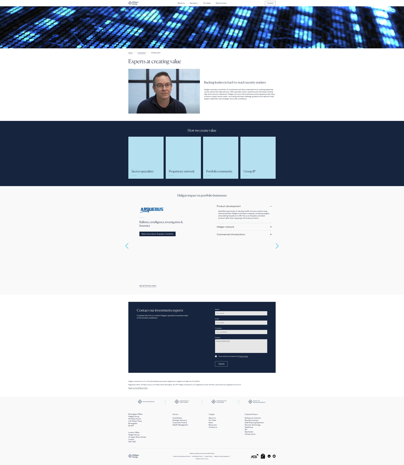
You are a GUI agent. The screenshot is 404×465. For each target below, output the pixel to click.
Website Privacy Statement (221, 456)
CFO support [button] (224, 229)
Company (218, 328)
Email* (217, 319)
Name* (217, 309)
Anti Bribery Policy (197, 456)
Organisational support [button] (229, 222)
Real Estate (249, 432)
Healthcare (249, 427)
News (211, 423)
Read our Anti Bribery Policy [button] (138, 388)
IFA (246, 430)
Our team (207, 3)
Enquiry (217, 337)
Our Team (212, 420)
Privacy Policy (243, 356)
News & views (221, 3)
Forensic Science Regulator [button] (231, 237)
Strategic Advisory (180, 420)
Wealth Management (180, 425)
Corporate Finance (180, 423)
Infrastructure (250, 434)
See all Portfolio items (147, 286)
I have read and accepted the (233, 356)
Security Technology (252, 425)
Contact (270, 3)
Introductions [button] (224, 252)
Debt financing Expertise (254, 423)
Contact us (213, 427)
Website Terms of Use (202, 459)
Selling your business (253, 418)
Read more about (158, 230)
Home (130, 53)
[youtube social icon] (274, 456)
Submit (221, 364)
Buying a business (251, 420)
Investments (142, 53)
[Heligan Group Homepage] (133, 456)
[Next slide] (277, 246)
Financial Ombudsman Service (181, 456)
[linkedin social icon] (269, 456)
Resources (213, 425)
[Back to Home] (133, 3)
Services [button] (193, 3)
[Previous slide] (126, 246)
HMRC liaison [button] (224, 206)
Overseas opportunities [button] (229, 245)
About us (181, 3)
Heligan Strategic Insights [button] (230, 268)
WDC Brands (210, 453)
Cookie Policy (208, 456)
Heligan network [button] (225, 260)
